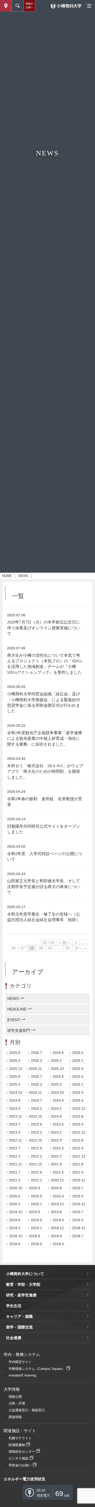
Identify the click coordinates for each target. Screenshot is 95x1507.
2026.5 (77, 1053)
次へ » (80, 948)
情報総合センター (22, 1451)
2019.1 (36, 1228)
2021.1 (36, 1180)
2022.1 (56, 1156)
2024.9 (77, 1093)
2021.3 (14, 1180)
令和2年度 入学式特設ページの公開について (44, 856)
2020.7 (77, 1188)
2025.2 (56, 1084)
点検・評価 (17, 1403)
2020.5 (36, 1196)
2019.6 (14, 1220)
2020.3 (77, 1196)
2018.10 (15, 1236)
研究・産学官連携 (21, 1295)
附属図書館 (17, 1445)
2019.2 (14, 1228)
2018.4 (58, 1244)
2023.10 (35, 1116)
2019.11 (78, 1204)
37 (22, 948)
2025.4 (14, 1084)
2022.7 (14, 1148)
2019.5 (36, 1220)
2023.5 (58, 1124)
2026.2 (56, 1061)
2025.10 (57, 1069)
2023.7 (14, 1124)
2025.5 (77, 1077)
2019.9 (34, 1212)
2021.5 (58, 1172)
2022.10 (35, 1140)
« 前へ (64, 942)
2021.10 (35, 1164)
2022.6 (36, 1148)
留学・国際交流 (19, 1327)
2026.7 (36, 1053)
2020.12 (57, 1180)
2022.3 (14, 1156)
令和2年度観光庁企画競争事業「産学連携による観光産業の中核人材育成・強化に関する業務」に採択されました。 (44, 738)
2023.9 (56, 1116)
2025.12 (15, 1069)
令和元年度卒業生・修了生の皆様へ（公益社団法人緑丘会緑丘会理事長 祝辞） (43, 917)
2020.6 (14, 1196)
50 (67, 948)
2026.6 (58, 1053)
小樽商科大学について (25, 1274)
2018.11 (78, 1228)
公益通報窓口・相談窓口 (27, 1410)
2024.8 (14, 1100)
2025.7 (36, 1077)
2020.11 (78, 1180)
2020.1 (36, 1204)
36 (13, 948)
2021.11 (15, 1164)
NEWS (23, 576)
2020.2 (14, 1204)
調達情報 (15, 1417)
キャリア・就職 (19, 1316)
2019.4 (58, 1220)
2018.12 (57, 1228)
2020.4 (58, 1196)
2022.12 (78, 1132)
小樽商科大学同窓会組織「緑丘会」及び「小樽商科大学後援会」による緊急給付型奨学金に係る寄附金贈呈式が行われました (43, 702)
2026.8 (14, 1053)
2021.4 (77, 1172)
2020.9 (34, 1188)
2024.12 (15, 1093)
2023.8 (77, 1116)
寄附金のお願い (20, 1465)
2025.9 (77, 1069)
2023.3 (14, 1132)
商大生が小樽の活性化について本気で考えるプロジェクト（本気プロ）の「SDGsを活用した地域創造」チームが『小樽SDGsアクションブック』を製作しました (44, 664)
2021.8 (77, 1164)
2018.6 (14, 1244)
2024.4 (77, 1100)
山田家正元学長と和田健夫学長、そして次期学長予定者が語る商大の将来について (43, 886)
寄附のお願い (29, 5)
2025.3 (36, 1084)
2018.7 (77, 1236)
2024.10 (57, 1093)
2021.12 (78, 1156)
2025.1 (77, 1084)
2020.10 (15, 1188)
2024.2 (36, 1109)
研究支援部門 (18, 1030)
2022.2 (36, 1156)
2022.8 (77, 1140)
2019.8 (56, 1212)
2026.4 (14, 1061)
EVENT (13, 1020)
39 (41, 948)
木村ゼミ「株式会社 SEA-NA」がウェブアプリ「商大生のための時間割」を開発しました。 (45, 771)
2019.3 (77, 1220)
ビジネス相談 (18, 1458)
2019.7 (77, 1212)
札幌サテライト (20, 1438)
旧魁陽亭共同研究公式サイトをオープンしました (43, 829)
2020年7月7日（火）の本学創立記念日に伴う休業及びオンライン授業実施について (43, 628)
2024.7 (36, 1100)
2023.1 (56, 1132)
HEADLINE (16, 1009)
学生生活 (13, 1306)
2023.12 (78, 1109)
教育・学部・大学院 (23, 1284)
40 (50, 948)
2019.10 (15, 1212)
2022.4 (77, 1148)
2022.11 (15, 1140)
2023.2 (36, 1132)
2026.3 (36, 1061)
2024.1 (56, 1109)
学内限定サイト (20, 1362)
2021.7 (14, 1172)
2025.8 (14, 1077)
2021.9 (56, 1164)
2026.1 (77, 1061)
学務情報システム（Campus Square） (37, 1369)
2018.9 (34, 1236)
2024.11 (35, 1093)
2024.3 (14, 1109)
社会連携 (13, 1338)
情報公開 (15, 1397)
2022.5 (58, 1148)
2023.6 (36, 1124)
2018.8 (56, 1236)
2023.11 (15, 1116)
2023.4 (77, 1124)
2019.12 (57, 1204)
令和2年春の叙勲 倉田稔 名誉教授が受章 (44, 802)
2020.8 (56, 1188)
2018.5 (36, 1244)
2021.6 (36, 1172)
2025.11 (35, 1069)
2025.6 (58, 1077)
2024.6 (58, 1100)
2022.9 (56, 1140)
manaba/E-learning (22, 1375)
